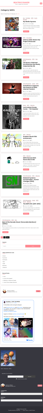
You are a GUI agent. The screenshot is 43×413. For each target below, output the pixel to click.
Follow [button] (38, 291)
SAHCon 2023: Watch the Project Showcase (31, 41)
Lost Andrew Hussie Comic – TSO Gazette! (30, 108)
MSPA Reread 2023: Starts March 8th (29, 159)
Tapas (3, 261)
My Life (35, 18)
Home (2, 368)
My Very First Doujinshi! (8, 278)
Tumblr (3, 263)
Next (8, 237)
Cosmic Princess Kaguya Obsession (10, 282)
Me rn (5, 276)
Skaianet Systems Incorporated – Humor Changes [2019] (31, 179)
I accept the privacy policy (22, 378)
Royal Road (4, 257)
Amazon (4, 255)
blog (24, 18)
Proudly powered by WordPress (14, 410)
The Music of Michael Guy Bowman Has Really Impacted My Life (31, 64)
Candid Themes (32, 410)
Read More (26, 31)
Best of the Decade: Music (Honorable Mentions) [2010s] (19, 223)
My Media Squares (29, 22)
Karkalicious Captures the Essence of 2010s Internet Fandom (31, 87)
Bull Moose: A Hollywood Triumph (10, 280)
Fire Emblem (28, 18)
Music (37, 59)
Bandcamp (4, 265)
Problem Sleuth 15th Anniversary (30, 137)
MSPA (32, 18)
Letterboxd (4, 267)
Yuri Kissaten (4, 259)
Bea (33, 23)
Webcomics (32, 105)
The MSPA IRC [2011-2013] (31, 204)
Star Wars (25, 19)
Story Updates (29, 37)
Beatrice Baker (21, 2)
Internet (33, 83)
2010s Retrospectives (27, 59)
